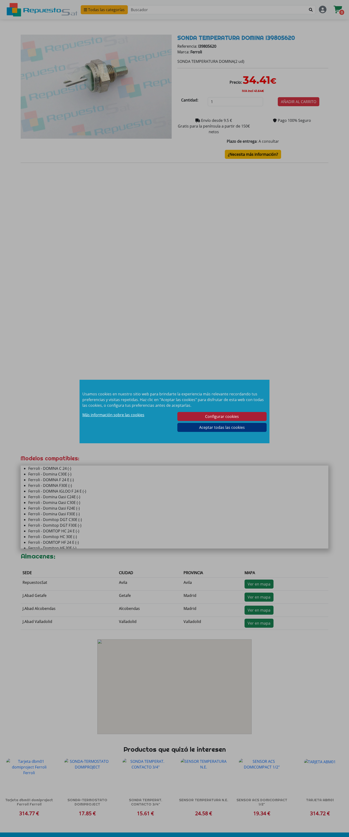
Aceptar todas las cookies (222, 427)
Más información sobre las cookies (113, 414)
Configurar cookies (222, 416)
